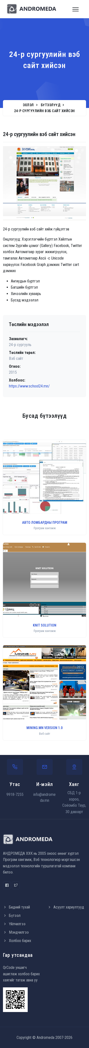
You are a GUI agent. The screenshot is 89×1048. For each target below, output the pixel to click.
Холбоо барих (20, 940)
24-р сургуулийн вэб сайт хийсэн (44, 111)
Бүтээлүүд (51, 105)
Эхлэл (28, 105)
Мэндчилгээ (19, 932)
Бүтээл (15, 915)
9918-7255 (14, 794)
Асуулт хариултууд (68, 907)
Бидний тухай (19, 907)
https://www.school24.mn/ (29, 386)
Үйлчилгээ (17, 924)
